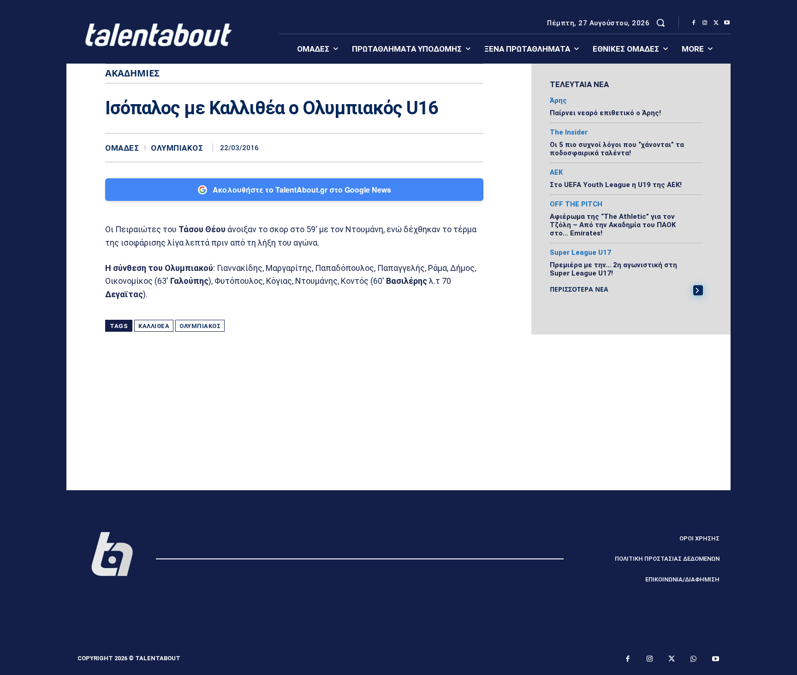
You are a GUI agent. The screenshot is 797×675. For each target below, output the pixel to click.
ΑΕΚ (556, 172)
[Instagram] (704, 23)
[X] (715, 23)
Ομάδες (122, 148)
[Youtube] (726, 23)
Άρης (558, 100)
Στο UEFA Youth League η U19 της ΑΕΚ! (616, 185)
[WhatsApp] (474, 147)
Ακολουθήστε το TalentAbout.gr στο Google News (302, 189)
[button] (660, 23)
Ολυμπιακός (177, 148)
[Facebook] (693, 23)
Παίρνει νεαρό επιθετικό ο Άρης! (605, 113)
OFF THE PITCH (576, 204)
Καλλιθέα (153, 326)
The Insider (569, 132)
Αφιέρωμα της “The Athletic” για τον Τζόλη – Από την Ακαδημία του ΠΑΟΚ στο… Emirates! (613, 224)
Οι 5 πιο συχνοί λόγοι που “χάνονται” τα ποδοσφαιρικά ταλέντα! (617, 149)
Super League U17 (580, 252)
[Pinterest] (453, 147)
